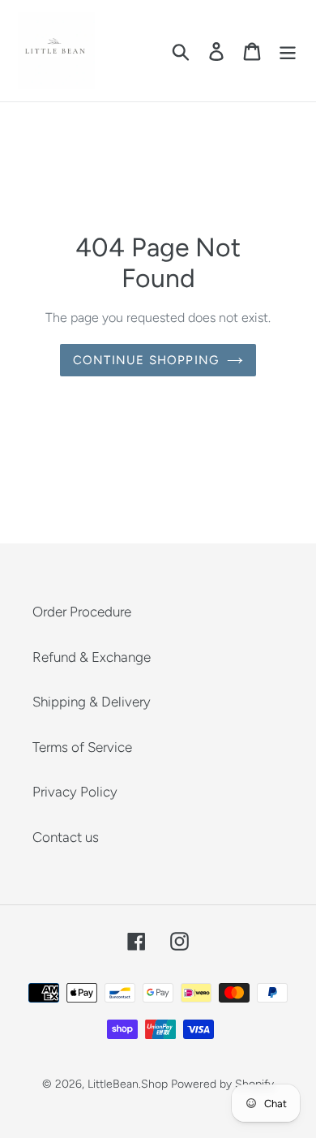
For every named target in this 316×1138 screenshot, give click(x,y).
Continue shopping (146, 360)
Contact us (65, 837)
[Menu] (287, 51)
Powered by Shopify (222, 1084)
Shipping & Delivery (91, 702)
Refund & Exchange (91, 657)
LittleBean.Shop (128, 1084)
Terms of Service (82, 747)
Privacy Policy (74, 792)
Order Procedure (81, 611)
